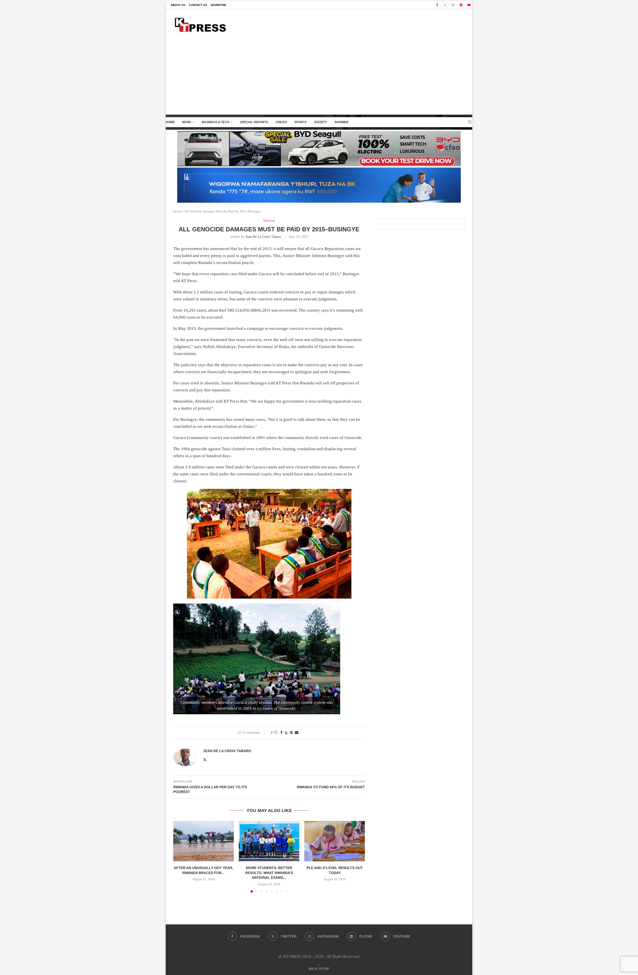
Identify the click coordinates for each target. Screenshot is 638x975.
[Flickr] (461, 5)
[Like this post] (275, 733)
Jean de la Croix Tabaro (263, 237)
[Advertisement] (319, 77)
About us (178, 4)
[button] (180, 856)
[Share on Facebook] (281, 733)
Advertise (218, 4)
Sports (300, 122)
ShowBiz (341, 122)
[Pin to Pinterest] (291, 733)
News (186, 122)
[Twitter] (445, 5)
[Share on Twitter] (286, 733)
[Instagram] (453, 5)
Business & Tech (215, 122)
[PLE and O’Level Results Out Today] (334, 841)
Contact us (198, 4)
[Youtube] (469, 5)
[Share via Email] (296, 733)
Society (320, 122)
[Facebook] (437, 5)
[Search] (469, 122)
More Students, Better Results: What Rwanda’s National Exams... (269, 873)
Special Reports (254, 122)
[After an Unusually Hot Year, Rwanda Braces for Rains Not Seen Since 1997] (203, 841)
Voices (281, 122)
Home (170, 122)
